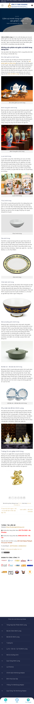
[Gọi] (5, 699)
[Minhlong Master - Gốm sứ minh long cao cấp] (17, 5)
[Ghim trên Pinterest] (21, 498)
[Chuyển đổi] (2, 625)
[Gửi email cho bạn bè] (18, 498)
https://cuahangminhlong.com (15, 527)
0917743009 (13, 546)
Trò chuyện (28, 702)
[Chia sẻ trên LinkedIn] (24, 498)
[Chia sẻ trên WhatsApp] (10, 498)
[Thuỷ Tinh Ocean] (10, 565)
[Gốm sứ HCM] (17, 565)
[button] (2, 5)
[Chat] (28, 699)
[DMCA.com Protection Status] (5, 552)
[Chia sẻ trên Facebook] (12, 498)
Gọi (6, 702)
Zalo (17, 702)
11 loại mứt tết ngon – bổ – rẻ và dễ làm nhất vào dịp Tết (8, 510)
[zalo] (17, 699)
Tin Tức (17, 16)
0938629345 (22, 546)
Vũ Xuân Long (23, 23)
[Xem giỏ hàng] (32, 5)
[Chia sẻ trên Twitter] (15, 498)
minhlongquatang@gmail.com (13, 549)
